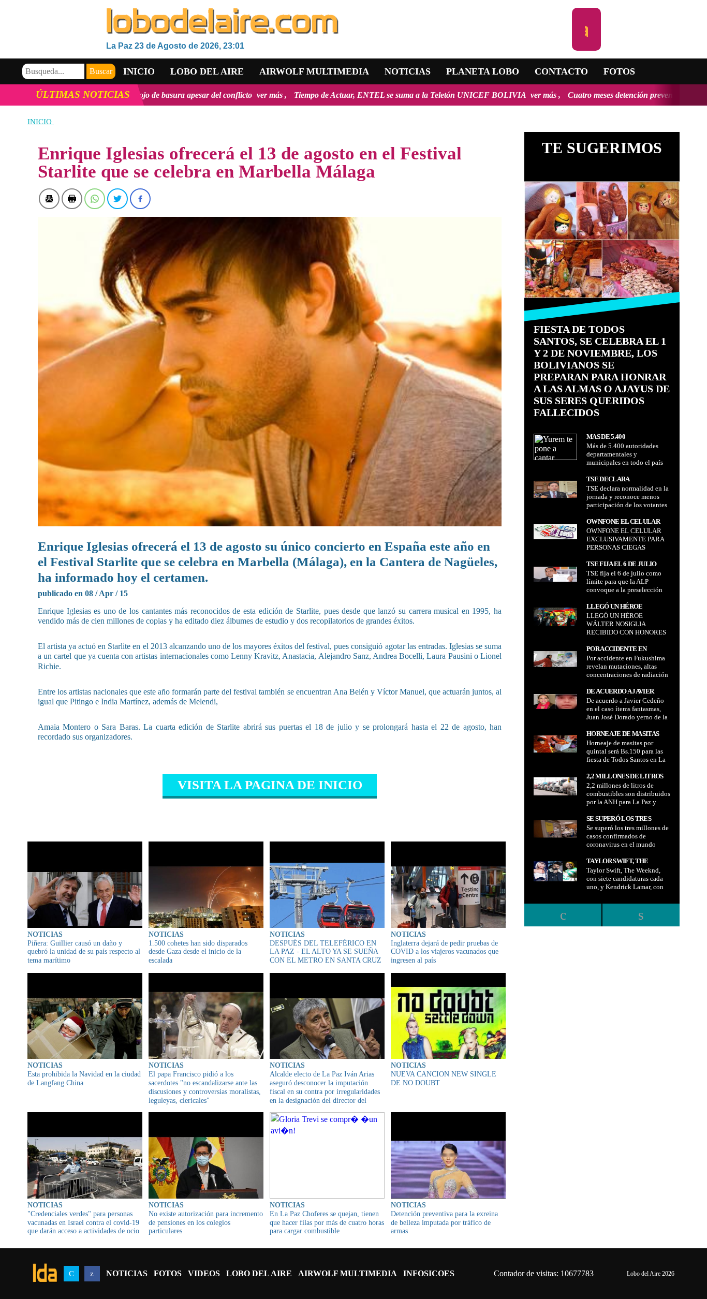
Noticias (408, 71)
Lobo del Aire (259, 1273)
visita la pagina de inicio (270, 785)
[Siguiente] (641, 915)
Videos (204, 1273)
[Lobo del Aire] (339, 22)
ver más (163, 95)
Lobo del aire (207, 71)
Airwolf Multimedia (314, 71)
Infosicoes (428, 1273)
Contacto (561, 71)
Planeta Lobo (482, 71)
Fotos (619, 71)
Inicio (139, 71)
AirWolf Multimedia (347, 1273)
